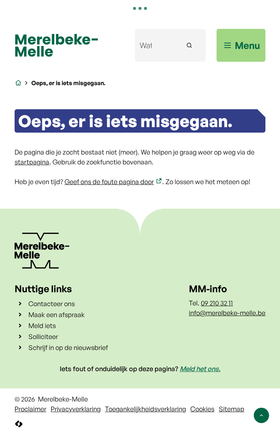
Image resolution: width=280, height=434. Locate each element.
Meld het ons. (200, 369)
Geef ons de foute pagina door (109, 182)
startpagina (32, 162)
